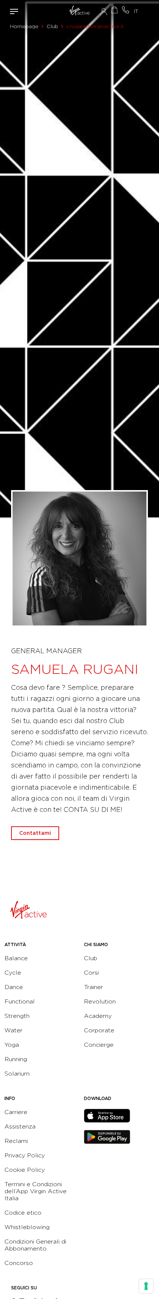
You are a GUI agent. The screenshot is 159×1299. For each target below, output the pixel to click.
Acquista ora (114, 10)
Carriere (15, 1112)
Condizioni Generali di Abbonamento (35, 1245)
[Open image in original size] (79, 11)
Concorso (18, 1262)
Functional (19, 1001)
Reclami (16, 1140)
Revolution (100, 1001)
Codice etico (22, 1212)
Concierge (99, 1044)
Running (15, 1059)
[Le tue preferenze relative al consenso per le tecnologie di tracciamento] (146, 1286)
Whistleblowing (27, 1227)
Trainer (93, 987)
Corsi (91, 972)
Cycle (12, 972)
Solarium (17, 1073)
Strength (17, 1015)
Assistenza (19, 1126)
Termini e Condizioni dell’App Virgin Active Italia (35, 1191)
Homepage (24, 26)
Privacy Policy (24, 1155)
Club (52, 26)
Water (13, 1030)
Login (103, 11)
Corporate (99, 1030)
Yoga (11, 1044)
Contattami (125, 10)
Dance (13, 987)
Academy (98, 1015)
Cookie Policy (24, 1169)
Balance (16, 958)
